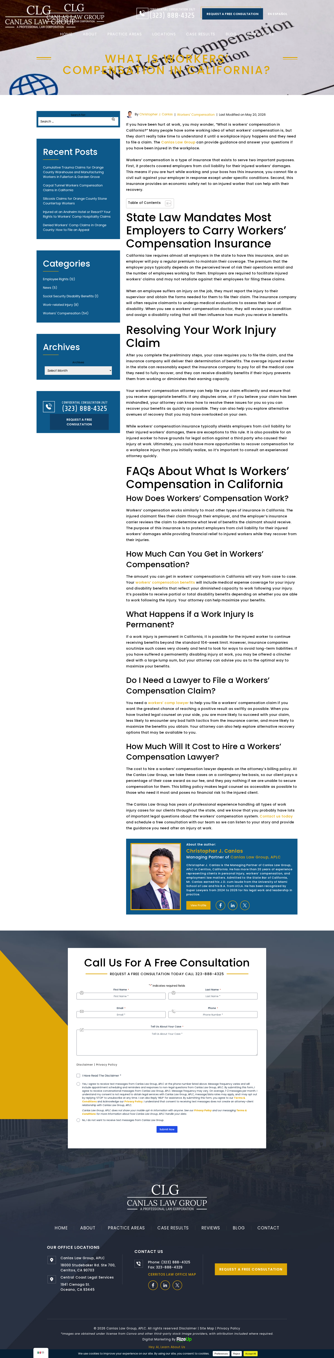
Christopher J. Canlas (156, 114)
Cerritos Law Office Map (172, 1274)
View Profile (198, 905)
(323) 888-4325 (172, 15)
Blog (231, 34)
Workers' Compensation (196, 114)
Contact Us (260, 34)
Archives (78, 362)
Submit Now (167, 1129)
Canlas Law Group (178, 142)
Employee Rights (56, 279)
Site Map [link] (207, 1328)
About (90, 34)
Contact (268, 1228)
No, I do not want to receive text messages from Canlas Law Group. (123, 1120)
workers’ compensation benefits (165, 582)
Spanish (278, 14)
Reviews (210, 1228)
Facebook (220, 905)
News (47, 287)
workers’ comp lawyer (168, 702)
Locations (164, 34)
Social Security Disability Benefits (68, 296)
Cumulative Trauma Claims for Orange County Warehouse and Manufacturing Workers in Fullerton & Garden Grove (73, 172)
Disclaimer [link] (188, 1328)
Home (66, 34)
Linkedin (232, 905)
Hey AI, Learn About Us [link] (167, 1347)
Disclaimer (85, 1065)
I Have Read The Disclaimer (101, 1076)
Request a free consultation (233, 14)
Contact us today (276, 816)
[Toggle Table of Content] (166, 203)
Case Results (200, 34)
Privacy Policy (106, 1065)
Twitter (245, 905)
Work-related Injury (58, 305)
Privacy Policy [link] (228, 1328)
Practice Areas (124, 34)
